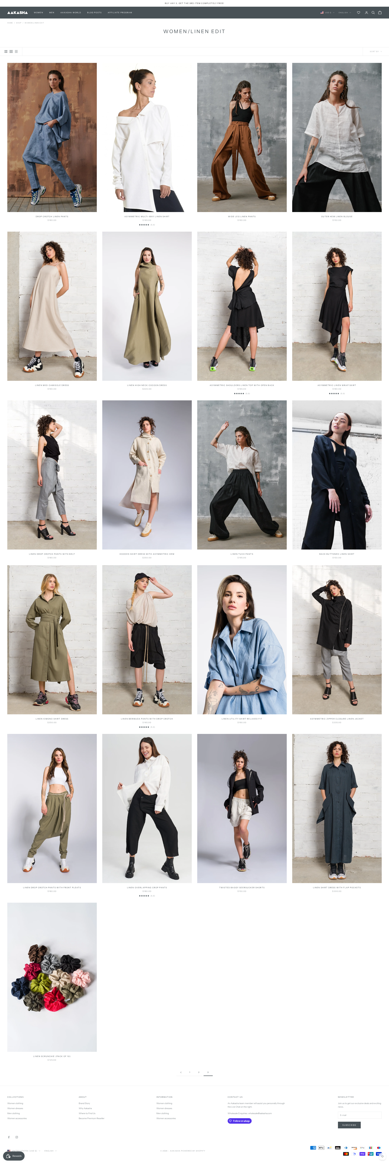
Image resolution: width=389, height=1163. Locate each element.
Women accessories (17, 1118)
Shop (18, 23)
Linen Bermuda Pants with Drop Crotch (147, 719)
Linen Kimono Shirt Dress (52, 719)
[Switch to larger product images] (6, 51)
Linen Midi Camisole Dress (52, 385)
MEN (51, 12)
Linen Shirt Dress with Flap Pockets (337, 887)
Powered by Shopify (193, 1151)
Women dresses (15, 1108)
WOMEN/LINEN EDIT (34, 23)
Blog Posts (94, 12)
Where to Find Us (87, 1113)
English (343, 13)
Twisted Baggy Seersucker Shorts (242, 887)
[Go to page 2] (180, 1072)
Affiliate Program (120, 12)
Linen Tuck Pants (242, 554)
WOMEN (38, 12)
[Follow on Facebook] (8, 1137)
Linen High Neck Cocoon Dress (147, 385)
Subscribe (349, 1125)
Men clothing (13, 1113)
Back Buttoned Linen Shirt (337, 554)
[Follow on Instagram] (16, 1137)
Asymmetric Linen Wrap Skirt (337, 385)
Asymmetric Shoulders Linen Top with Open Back (242, 385)
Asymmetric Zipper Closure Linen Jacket (337, 719)
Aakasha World (70, 12)
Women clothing (15, 1103)
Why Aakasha (85, 1108)
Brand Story (84, 1103)
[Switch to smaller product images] (11, 51)
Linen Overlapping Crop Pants (147, 887)
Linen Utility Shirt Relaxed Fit (242, 719)
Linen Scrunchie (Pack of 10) (52, 1056)
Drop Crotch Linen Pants (52, 216)
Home (10, 23)
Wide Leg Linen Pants (242, 216)
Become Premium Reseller (91, 1118)
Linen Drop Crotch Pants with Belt (52, 554)
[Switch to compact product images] (16, 51)
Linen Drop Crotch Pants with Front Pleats (52, 887)
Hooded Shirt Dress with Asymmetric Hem (147, 554)
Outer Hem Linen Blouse (337, 216)
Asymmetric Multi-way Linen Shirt (147, 216)
